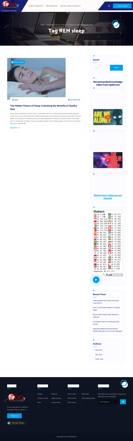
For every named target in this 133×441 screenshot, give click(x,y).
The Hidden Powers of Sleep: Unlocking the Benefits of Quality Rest (69, 25)
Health (21, 62)
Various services (42, 398)
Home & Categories (35, 6)
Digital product (56, 398)
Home (43, 25)
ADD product (72, 398)
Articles (16, 62)
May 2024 (98, 350)
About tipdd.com (52, 6)
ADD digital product (88, 398)
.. (37, 407)
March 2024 (99, 359)
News (39, 402)
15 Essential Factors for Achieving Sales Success (106, 323)
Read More (13, 128)
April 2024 (98, 354)
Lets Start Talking (18, 423)
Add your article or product (69, 6)
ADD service (72, 402)
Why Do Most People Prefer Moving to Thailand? (106, 315)
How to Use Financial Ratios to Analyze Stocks (106, 308)
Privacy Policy (56, 402)
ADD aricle (85, 394)
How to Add (72, 394)
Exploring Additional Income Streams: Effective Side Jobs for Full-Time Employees (107, 330)
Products (54, 394)
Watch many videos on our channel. (108, 197)
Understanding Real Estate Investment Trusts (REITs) (106, 301)
